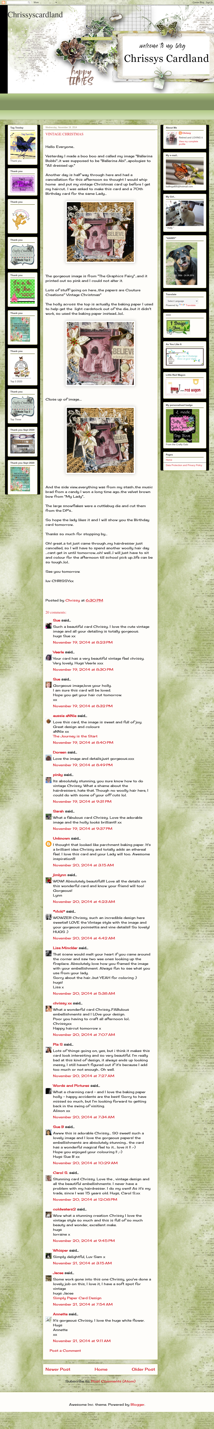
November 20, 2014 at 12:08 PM (85, 1199)
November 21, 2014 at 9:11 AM (82, 1341)
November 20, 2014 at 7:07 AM (84, 1035)
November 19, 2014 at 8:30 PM (83, 669)
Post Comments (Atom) (113, 1381)
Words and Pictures (71, 1085)
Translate (191, 305)
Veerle (58, 652)
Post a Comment (65, 1350)
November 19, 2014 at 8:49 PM (83, 765)
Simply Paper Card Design (77, 1298)
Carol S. (60, 1173)
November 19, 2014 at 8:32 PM (83, 706)
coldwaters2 (64, 1209)
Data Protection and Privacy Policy (184, 465)
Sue (56, 620)
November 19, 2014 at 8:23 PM (83, 642)
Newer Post (57, 1369)
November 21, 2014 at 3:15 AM (82, 1263)
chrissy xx (62, 1003)
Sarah (58, 811)
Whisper (60, 1250)
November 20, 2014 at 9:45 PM (84, 1241)
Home (101, 1369)
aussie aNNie (64, 716)
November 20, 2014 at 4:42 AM (84, 938)
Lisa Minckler (65, 948)
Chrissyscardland (35, 14)
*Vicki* (59, 911)
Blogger (137, 1404)
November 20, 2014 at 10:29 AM (85, 1163)
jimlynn (59, 875)
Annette (60, 1314)
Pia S (58, 1044)
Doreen (59, 752)
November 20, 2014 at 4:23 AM (84, 902)
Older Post (143, 1369)
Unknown (61, 838)
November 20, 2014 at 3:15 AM (83, 865)
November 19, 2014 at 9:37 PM (82, 828)
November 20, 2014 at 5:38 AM (84, 993)
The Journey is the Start (75, 736)
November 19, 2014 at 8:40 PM (83, 742)
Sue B (59, 1127)
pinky (58, 775)
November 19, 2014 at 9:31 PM (82, 801)
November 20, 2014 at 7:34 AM (84, 1117)
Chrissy (186, 133)
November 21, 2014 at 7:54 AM (83, 1304)
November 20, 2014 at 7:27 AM (83, 1076)
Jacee (58, 1273)
